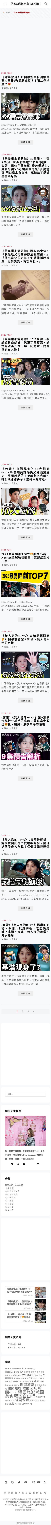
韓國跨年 (39, 1397)
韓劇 (6, 88)
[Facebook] (12, 1164)
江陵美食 (15, 1382)
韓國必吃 (29, 1388)
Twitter (20, 1483)
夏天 (38, 1372)
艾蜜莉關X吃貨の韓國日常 (25, 5)
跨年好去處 (9, 1385)
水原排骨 (17, 1378)
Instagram (13, 1483)
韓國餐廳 (22, 1400)
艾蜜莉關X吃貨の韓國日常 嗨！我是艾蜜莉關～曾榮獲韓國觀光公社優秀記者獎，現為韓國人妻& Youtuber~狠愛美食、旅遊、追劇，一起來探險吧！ (26, 1502)
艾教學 (11, 1201)
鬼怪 (12, 1403)
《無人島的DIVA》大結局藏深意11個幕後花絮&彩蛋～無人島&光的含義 (25, 639)
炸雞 (31, 1382)
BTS (24, 1368)
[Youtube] (24, 1164)
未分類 (11, 1188)
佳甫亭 (33, 1372)
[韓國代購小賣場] (30, 1164)
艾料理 (11, 1210)
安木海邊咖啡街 (15, 1375)
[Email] (39, 1164)
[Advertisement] (25, 44)
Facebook (7, 1483)
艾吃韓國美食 (14, 1191)
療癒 (36, 1381)
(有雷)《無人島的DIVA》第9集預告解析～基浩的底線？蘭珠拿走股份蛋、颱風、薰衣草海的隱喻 (25, 721)
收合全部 (19, 1185)
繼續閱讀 (25, 142)
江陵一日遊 (37, 1378)
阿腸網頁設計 (29, 1510)
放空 (36, 1375)
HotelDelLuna (12, 1372)
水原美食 (24, 1378)
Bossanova (16, 1369)
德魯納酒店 (28, 1375)
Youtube (26, 1483)
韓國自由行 (24, 1396)
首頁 (8, 12)
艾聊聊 (11, 1204)
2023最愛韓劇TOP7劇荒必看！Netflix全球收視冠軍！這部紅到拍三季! (25, 558)
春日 (40, 1375)
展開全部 (9, 1185)
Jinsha (28, 1507)
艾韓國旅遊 (13, 1194)
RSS (46, 1483)
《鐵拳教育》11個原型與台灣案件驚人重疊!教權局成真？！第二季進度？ (25, 81)
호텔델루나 (27, 1404)
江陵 (31, 1378)
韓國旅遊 (26, 1392)
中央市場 (27, 1372)
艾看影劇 (14, 88)
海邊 (27, 1381)
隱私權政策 (30, 1523)
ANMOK (8, 1369)
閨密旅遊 (27, 1384)
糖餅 (42, 1382)
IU (21, 1371)
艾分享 (11, 1207)
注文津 (22, 1381)
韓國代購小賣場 (33, 1482)
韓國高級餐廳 (36, 1401)
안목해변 (18, 1404)
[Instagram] (18, 1164)
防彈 (36, 1385)
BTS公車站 (31, 1369)
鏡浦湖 (16, 1385)
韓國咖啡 (15, 1388)
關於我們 (20, 1523)
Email (39, 1483)
